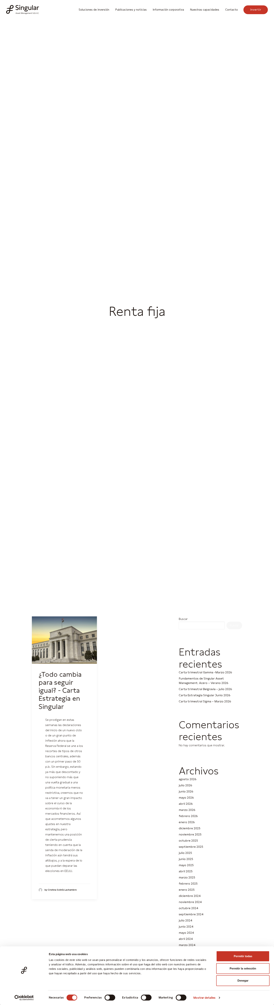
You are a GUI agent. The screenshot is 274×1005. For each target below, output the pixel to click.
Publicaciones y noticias (131, 9)
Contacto (231, 9)
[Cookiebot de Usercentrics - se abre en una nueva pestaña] (24, 998)
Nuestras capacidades (204, 9)
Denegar (242, 980)
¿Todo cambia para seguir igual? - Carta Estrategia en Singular (60, 690)
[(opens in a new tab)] (64, 640)
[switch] (110, 998)
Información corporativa (168, 9)
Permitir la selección (243, 968)
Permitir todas (243, 956)
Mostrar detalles (204, 997)
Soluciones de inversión (94, 9)
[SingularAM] (22, 9)
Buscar (183, 619)
